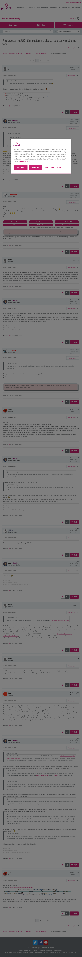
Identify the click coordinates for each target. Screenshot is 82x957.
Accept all (20, 167)
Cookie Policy (24, 161)
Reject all (35, 167)
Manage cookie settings (53, 167)
